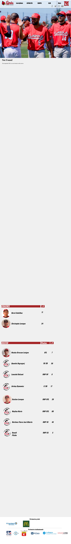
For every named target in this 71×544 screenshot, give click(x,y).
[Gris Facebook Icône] (52, 6)
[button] (19, 3)
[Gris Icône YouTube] (62, 6)
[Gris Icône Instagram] (59, 6)
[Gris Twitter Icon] (55, 6)
